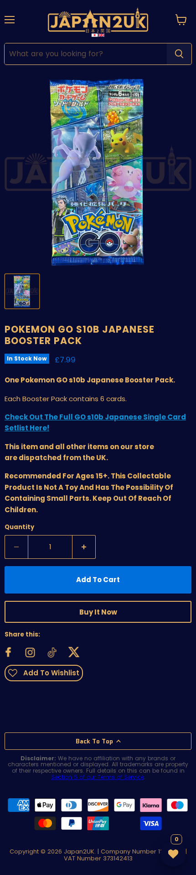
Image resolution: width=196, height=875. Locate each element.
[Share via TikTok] (52, 652)
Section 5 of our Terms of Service (97, 777)
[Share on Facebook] (8, 652)
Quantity (19, 527)
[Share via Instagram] (30, 652)
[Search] (179, 53)
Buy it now (98, 612)
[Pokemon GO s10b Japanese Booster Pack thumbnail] (22, 291)
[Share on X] (74, 652)
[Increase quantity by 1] (84, 547)
